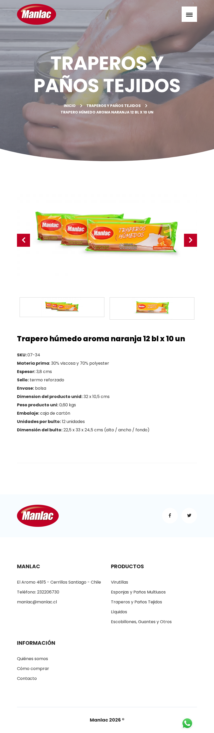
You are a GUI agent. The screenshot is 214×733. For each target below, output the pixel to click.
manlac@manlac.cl (37, 602)
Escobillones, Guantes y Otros (141, 622)
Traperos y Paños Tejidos (113, 105)
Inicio (70, 105)
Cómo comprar (33, 669)
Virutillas (119, 582)
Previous (23, 240)
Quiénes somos (32, 659)
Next (190, 240)
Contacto (27, 678)
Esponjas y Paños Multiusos (138, 592)
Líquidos (119, 612)
